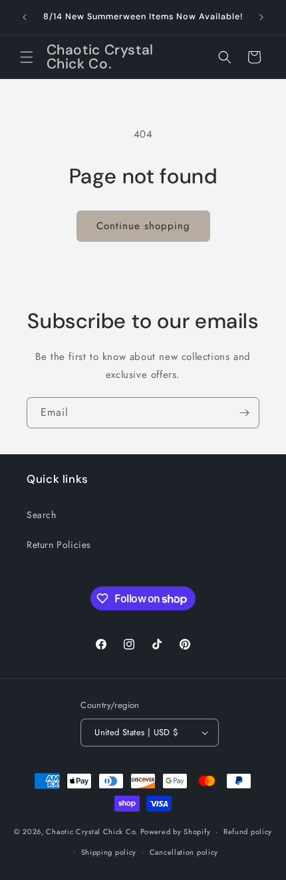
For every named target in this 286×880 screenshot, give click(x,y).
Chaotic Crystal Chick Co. (92, 831)
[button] (26, 57)
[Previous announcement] (24, 17)
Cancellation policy (184, 852)
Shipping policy (109, 852)
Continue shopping (143, 226)
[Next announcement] (261, 17)
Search (42, 514)
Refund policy (247, 831)
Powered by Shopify (175, 831)
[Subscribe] (244, 412)
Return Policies (59, 544)
